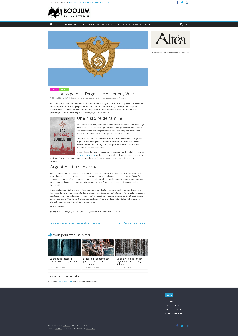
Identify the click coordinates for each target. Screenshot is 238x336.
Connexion (169, 301)
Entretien (107, 24)
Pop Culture (93, 24)
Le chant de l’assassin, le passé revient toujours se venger (63, 261)
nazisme (110, 98)
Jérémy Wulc (102, 98)
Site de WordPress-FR (173, 313)
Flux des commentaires (174, 309)
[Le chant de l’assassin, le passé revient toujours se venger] (64, 240)
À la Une (54, 89)
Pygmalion (122, 98)
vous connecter (65, 281)
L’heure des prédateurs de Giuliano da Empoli (87, 2)
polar (116, 98)
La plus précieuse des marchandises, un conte (74, 223)
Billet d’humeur (122, 24)
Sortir (147, 24)
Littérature (71, 24)
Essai (82, 24)
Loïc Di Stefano (70, 98)
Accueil (58, 24)
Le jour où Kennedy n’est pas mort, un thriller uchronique (96, 261)
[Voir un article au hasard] (187, 24)
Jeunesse (137, 24)
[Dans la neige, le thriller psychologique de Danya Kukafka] (131, 240)
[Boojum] (51, 24)
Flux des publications (173, 305)
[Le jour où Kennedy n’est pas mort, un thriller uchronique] (98, 240)
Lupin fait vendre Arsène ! (132, 223)
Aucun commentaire (86, 98)
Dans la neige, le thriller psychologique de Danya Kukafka (129, 261)
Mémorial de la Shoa (86, 155)
